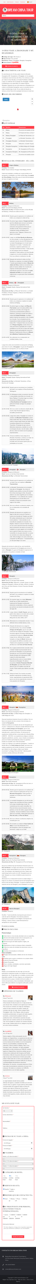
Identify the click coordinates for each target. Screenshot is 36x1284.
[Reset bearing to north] (32, 104)
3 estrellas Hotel (17, 1177)
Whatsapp (12, 1199)
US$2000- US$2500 (12, 1216)
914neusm (8, 996)
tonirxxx (7, 1076)
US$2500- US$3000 (18, 1216)
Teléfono (5, 1128)
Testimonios (22, 2)
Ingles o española (12, 1190)
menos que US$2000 (5, 1216)
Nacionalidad (6, 1121)
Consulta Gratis (12, 66)
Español (30, 2)
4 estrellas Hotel (11, 1177)
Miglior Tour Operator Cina (10, 1279)
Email (6, 1198)
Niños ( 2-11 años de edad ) (10, 1161)
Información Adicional (8, 1224)
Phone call (17, 1199)
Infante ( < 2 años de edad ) (10, 1166)
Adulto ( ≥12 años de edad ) (10, 1156)
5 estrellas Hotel (5, 1177)
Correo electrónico (8, 1114)
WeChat (25, 1198)
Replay (6, 99)
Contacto (17, 2)
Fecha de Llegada (8, 1140)
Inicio (4, 2)
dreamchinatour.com (22, 1277)
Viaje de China (22, 1279)
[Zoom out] (32, 101)
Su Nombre (6, 1108)
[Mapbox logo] (6, 120)
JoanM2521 (8, 1031)
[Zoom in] (32, 99)
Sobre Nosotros (10, 2)
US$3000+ (24, 1215)
